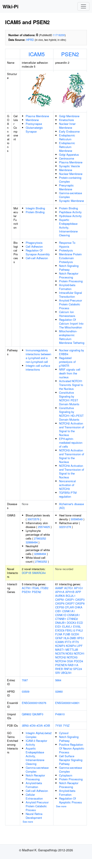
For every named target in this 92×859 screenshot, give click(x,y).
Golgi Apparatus (69, 154)
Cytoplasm (65, 775)
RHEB (59, 669)
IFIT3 (68, 642)
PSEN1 (26, 592)
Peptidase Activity (70, 212)
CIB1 (58, 611)
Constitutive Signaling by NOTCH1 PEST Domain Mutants (69, 398)
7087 (25, 680)
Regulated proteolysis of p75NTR (67, 362)
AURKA (60, 596)
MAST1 (60, 650)
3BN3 (25, 725)
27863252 (40, 538)
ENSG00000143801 (67, 703)
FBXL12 (70, 630)
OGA (70, 661)
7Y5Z (66, 725)
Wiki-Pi (10, 6)
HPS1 (80, 638)
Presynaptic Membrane (66, 187)
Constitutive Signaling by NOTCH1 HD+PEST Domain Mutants (71, 413)
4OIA (39, 725)
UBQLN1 (66, 673)
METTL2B (71, 650)
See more (28, 821)
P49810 (60, 714)
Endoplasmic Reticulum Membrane (67, 147)
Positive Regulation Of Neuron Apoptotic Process (71, 748)
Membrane (32, 120)
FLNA (58, 634)
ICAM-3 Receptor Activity (36, 743)
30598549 (77, 519)
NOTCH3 (72, 657)
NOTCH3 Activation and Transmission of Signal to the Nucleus (71, 456)
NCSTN (60, 653)
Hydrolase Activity (70, 216)
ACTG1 (68, 588)
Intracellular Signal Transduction (70, 295)
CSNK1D (60, 615)
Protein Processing (71, 281)
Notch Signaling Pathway (69, 268)
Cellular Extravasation (34, 796)
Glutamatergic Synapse (34, 129)
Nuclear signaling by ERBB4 (71, 352)
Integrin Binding (35, 208)
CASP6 (59, 603)
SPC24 (77, 669)
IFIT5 (75, 642)
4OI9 (33, 725)
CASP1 (69, 599)
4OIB (47, 725)
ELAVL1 (67, 626)
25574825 (44, 527)
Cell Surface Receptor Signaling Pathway (70, 760)
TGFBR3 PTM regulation (68, 494)
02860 (59, 691)
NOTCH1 (79, 653)
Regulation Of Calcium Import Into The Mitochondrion (71, 323)
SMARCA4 (39, 573)
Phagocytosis (34, 243)
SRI (57, 673)
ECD (80, 623)
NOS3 (69, 653)
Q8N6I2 (26, 714)
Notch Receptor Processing (68, 275)
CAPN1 (59, 599)
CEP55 (59, 607)
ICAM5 (36, 54)
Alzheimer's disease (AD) (71, 506)
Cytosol (63, 733)
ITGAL (36, 588)
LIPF (80, 646)
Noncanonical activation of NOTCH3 (67, 485)
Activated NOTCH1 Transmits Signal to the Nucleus (71, 385)
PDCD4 (78, 661)
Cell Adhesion (34, 246)
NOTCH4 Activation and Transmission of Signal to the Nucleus (71, 471)
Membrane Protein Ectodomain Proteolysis (70, 258)
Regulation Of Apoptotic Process (70, 800)
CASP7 (69, 603)
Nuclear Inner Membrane (67, 126)
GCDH (75, 634)
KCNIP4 (71, 646)
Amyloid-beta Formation (67, 287)
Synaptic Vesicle (69, 166)
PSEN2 (70, 54)
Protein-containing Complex (70, 179)
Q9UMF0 (37, 714)
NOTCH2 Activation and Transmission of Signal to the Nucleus (71, 429)
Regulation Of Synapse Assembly (38, 252)
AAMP (59, 588)
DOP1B (26, 573)
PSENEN (61, 665)
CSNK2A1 (73, 615)
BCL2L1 (71, 596)
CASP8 (80, 603)
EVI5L (77, 626)
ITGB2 (44, 588)
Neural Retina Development (34, 816)
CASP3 (80, 599)
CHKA (78, 607)
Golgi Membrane (69, 116)
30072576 (33, 519)
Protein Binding (35, 212)
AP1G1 (78, 588)
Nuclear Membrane (70, 174)
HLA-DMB (70, 638)
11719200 (59, 35)
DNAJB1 (60, 623)
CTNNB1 (60, 619)
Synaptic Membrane (71, 201)
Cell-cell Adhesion (37, 258)
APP (78, 592)
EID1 (58, 626)
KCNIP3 (60, 646)
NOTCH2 (60, 657)
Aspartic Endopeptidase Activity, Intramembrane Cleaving (68, 227)
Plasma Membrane (37, 116)
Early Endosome (69, 131)
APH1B (69, 592)
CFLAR (69, 607)
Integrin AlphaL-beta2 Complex (39, 735)
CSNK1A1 (68, 611)
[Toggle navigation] (83, 6)
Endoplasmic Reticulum (67, 137)
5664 (58, 680)
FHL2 (79, 630)
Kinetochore (66, 120)
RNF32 (68, 669)
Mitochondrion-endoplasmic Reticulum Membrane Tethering (71, 337)
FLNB (66, 634)
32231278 (65, 527)
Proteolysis (66, 250)
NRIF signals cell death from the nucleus (69, 373)
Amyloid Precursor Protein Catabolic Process (70, 304)
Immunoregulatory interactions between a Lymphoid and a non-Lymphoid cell (38, 356)
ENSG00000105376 (34, 703)
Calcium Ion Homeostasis (67, 314)
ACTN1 (26, 588)
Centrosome (66, 158)
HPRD (30, 40)
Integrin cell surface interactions (38, 367)
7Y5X (58, 725)
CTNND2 (72, 619)
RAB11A (73, 665)
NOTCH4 (60, 661)
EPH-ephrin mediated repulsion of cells (70, 442)
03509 (25, 691)
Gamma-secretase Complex (70, 195)
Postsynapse (34, 124)
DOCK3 (71, 623)
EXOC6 (59, 630)
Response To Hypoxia (67, 244)
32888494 (32, 542)
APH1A (59, 592)
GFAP (59, 638)
